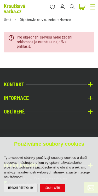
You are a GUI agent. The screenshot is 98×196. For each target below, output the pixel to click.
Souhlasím (52, 187)
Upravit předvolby (20, 187)
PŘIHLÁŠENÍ (64, 3)
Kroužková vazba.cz (14, 9)
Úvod (7, 20)
